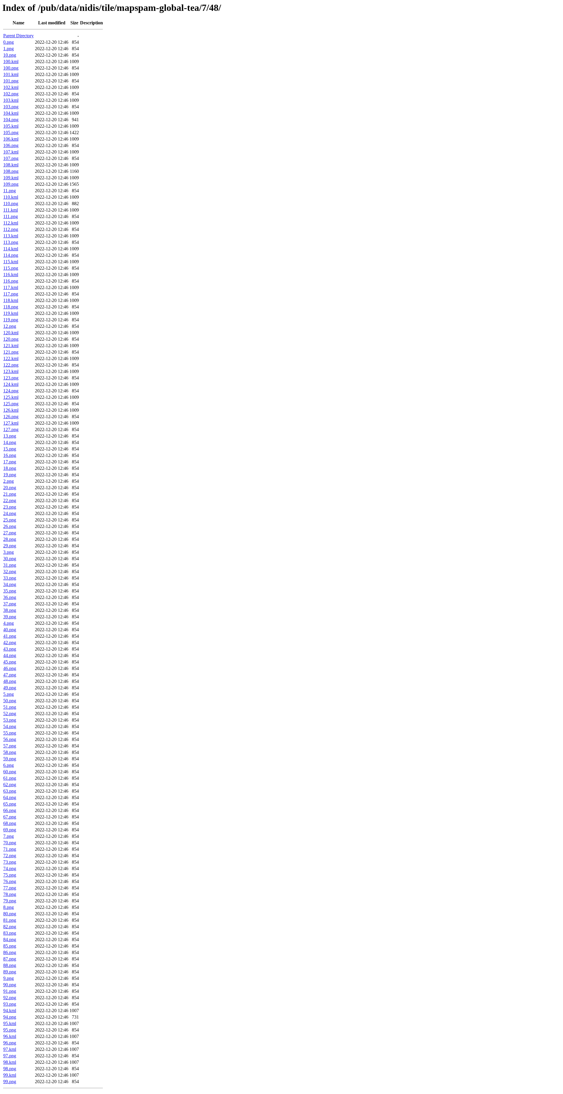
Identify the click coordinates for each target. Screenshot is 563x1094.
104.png (10, 119)
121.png (10, 352)
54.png (9, 726)
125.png (10, 403)
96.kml (9, 1036)
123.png (10, 377)
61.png (9, 778)
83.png (9, 933)
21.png (9, 494)
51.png (9, 707)
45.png (9, 661)
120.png (10, 339)
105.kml (10, 126)
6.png (8, 765)
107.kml (10, 151)
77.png (9, 887)
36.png (9, 597)
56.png (9, 739)
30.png (9, 558)
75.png (9, 874)
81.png (9, 920)
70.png (9, 842)
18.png (9, 468)
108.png (10, 171)
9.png (8, 978)
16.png (9, 455)
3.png (8, 552)
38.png (9, 610)
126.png (10, 416)
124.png (10, 390)
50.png (9, 700)
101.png (10, 80)
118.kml (10, 300)
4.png (8, 623)
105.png (10, 132)
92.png (9, 997)
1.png (8, 48)
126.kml (10, 410)
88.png (9, 965)
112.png (10, 229)
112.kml (10, 222)
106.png (10, 145)
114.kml (10, 248)
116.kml (10, 274)
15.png (9, 448)
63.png (9, 791)
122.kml (10, 358)
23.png (9, 506)
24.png (9, 513)
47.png (9, 674)
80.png (9, 913)
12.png (9, 326)
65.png (9, 803)
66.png (9, 810)
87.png (9, 958)
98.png (9, 1068)
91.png (9, 991)
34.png (9, 584)
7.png (8, 836)
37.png (9, 603)
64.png (9, 797)
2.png (8, 481)
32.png (9, 571)
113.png (10, 242)
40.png (9, 629)
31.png (9, 565)
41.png (9, 636)
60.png (9, 771)
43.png (9, 648)
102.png (10, 93)
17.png (9, 461)
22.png (9, 500)
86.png (9, 952)
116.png (10, 280)
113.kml (10, 235)
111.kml (10, 209)
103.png (10, 106)
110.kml (10, 197)
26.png (9, 526)
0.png (8, 42)
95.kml (9, 1023)
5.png (8, 694)
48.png (9, 681)
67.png (9, 816)
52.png (9, 713)
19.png (9, 474)
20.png (9, 487)
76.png (9, 881)
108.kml (10, 164)
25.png (9, 519)
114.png (10, 255)
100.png (10, 67)
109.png (10, 184)
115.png (10, 268)
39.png (9, 616)
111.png (10, 216)
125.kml (10, 397)
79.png (9, 900)
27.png (9, 532)
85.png (9, 945)
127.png (10, 429)
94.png (9, 1016)
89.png (9, 971)
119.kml (10, 313)
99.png (9, 1081)
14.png (9, 442)
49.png (9, 687)
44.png (9, 655)
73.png (9, 862)
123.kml (10, 371)
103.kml (10, 100)
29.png (9, 545)
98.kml (9, 1062)
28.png (9, 539)
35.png (9, 590)
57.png (9, 745)
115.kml (10, 261)
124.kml (10, 384)
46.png (9, 668)
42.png (9, 642)
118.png (10, 306)
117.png (10, 293)
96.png (9, 1042)
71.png (9, 849)
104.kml (10, 113)
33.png (9, 577)
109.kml (10, 177)
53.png (9, 719)
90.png (9, 984)
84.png (9, 939)
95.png (9, 1029)
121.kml (10, 345)
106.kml (10, 138)
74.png (9, 868)
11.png (9, 190)
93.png (9, 1004)
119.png (10, 319)
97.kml (9, 1049)
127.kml (10, 423)
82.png (9, 926)
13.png (9, 435)
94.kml (9, 1010)
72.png (9, 855)
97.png (9, 1055)
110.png (10, 203)
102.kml (10, 87)
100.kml (10, 61)
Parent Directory (18, 35)
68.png (9, 823)
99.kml (9, 1075)
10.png (9, 55)
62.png (9, 784)
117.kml (10, 287)
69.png (9, 829)
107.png (10, 158)
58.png (9, 752)
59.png (9, 758)
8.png (8, 907)
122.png (10, 364)
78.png (9, 894)
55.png (9, 732)
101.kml (10, 74)
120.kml (10, 332)
